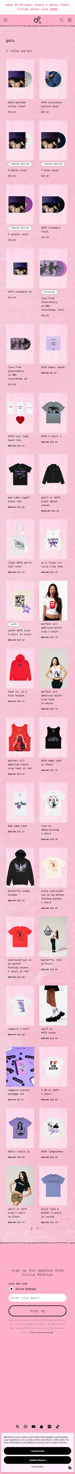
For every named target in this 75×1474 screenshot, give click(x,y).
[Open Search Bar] (61, 20)
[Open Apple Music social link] (42, 1427)
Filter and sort (21, 51)
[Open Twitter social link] (17, 1427)
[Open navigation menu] (5, 20)
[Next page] (43, 1228)
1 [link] (31, 1228)
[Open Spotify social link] (50, 1427)
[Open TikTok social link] (58, 1427)
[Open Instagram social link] (25, 1427)
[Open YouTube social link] (33, 1427)
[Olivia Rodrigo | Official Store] (37, 20)
